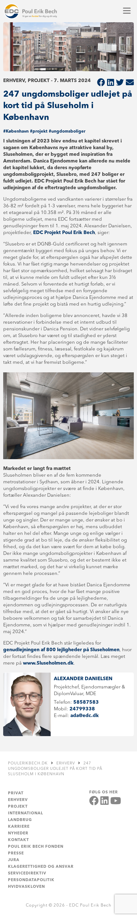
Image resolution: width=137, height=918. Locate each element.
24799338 (82, 709)
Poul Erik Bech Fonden (35, 847)
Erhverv (18, 800)
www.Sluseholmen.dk (48, 663)
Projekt (18, 807)
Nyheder (18, 833)
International (25, 813)
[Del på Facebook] (101, 83)
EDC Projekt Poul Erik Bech (64, 233)
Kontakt (18, 840)
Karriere (19, 827)
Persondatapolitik (31, 880)
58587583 (86, 702)
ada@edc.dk (84, 716)
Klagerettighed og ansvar (41, 867)
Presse (16, 853)
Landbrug (20, 820)
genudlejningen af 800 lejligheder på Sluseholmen (61, 650)
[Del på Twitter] (120, 83)
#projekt (38, 131)
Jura (13, 860)
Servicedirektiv (27, 873)
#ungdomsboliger (67, 131)
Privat (16, 793)
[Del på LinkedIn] (110, 83)
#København (16, 131)
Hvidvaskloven (26, 887)
